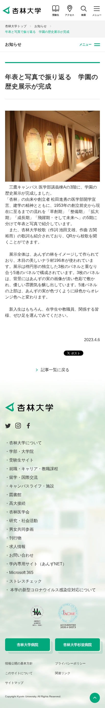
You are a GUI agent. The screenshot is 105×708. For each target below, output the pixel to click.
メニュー (85, 44)
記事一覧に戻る (55, 370)
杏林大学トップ (16, 26)
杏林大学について (25, 443)
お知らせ (40, 26)
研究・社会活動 (23, 520)
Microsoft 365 (21, 572)
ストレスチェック (25, 581)
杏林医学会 (19, 512)
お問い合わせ (21, 555)
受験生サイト (21, 460)
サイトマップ (14, 683)
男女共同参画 (21, 529)
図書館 (15, 495)
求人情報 (17, 546)
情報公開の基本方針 (19, 663)
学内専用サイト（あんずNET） (38, 564)
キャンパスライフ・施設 (31, 486)
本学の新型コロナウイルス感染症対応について (52, 590)
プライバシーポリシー (70, 663)
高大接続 (17, 503)
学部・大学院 (21, 451)
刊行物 (15, 538)
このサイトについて (19, 673)
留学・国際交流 (23, 477)
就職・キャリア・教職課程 (33, 469)
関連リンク (62, 673)
